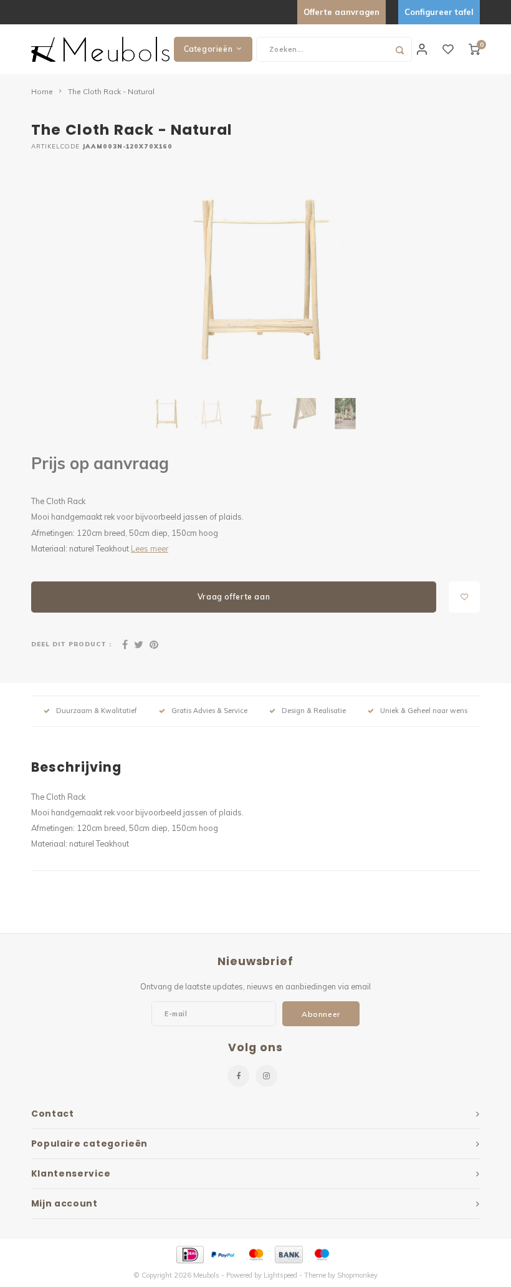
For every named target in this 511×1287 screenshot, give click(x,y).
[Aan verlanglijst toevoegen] (464, 597)
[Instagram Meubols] (266, 1076)
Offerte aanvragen (341, 12)
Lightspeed (280, 1275)
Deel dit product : (71, 644)
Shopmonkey (357, 1275)
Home (42, 91)
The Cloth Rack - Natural (111, 91)
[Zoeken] (399, 49)
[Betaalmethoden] (189, 1254)
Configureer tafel (439, 12)
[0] (474, 49)
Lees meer (149, 548)
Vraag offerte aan (234, 596)
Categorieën (208, 49)
